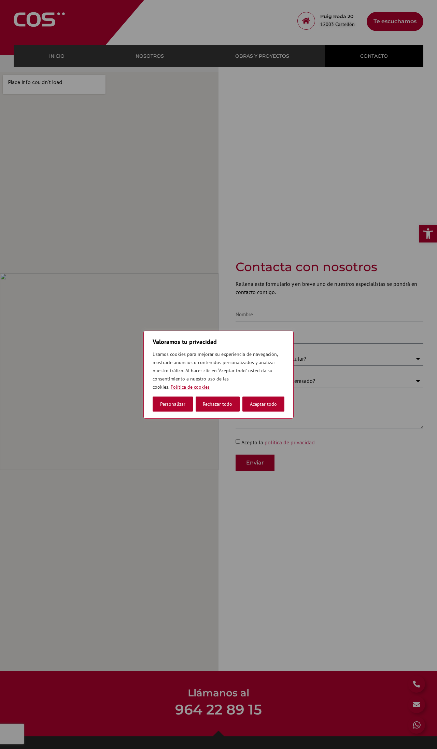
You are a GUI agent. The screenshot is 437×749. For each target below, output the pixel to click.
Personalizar (172, 404)
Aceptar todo (263, 404)
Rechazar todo (217, 404)
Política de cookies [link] (190, 387)
